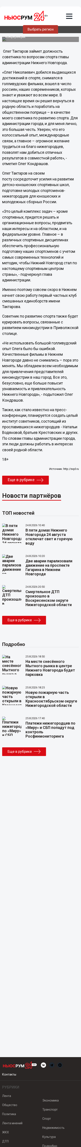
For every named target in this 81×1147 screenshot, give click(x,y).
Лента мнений (12, 1123)
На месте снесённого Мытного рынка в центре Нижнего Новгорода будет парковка (50, 668)
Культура (49, 1137)
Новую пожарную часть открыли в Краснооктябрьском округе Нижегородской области (51, 699)
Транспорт (50, 1109)
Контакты (9, 1074)
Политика (9, 1114)
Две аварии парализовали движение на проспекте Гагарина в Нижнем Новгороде (48, 567)
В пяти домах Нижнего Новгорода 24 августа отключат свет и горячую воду (49, 536)
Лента (6, 1096)
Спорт (46, 1118)
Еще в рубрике (21, 479)
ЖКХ (5, 1132)
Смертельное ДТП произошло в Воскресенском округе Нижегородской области (48, 598)
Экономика (50, 1100)
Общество (9, 1105)
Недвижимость (53, 1127)
